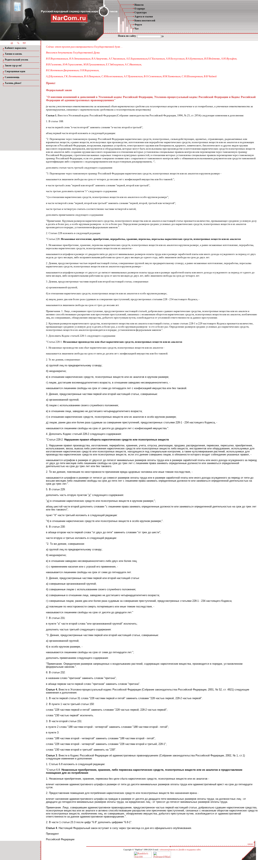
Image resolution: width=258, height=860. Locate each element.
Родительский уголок (16, 59)
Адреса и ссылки (143, 16)
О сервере (139, 8)
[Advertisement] (18, 117)
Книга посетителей (144, 20)
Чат (136, 28)
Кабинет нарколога (15, 48)
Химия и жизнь (13, 53)
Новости (139, 4)
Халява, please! (13, 83)
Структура (140, 12)
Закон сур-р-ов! (13, 65)
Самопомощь (12, 77)
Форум (138, 24)
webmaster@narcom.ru (168, 850)
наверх (250, 844)
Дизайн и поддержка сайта (189, 850)
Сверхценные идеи (15, 71)
